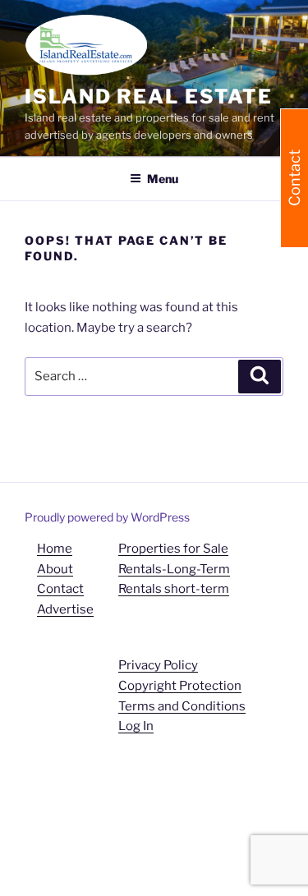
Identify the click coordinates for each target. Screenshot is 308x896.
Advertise (65, 609)
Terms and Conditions (182, 706)
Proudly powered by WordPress (107, 517)
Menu (162, 179)
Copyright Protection (179, 685)
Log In (136, 726)
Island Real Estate (149, 96)
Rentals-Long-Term (174, 569)
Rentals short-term (173, 588)
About (55, 569)
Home (54, 548)
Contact (60, 588)
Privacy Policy (158, 665)
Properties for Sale (173, 548)
